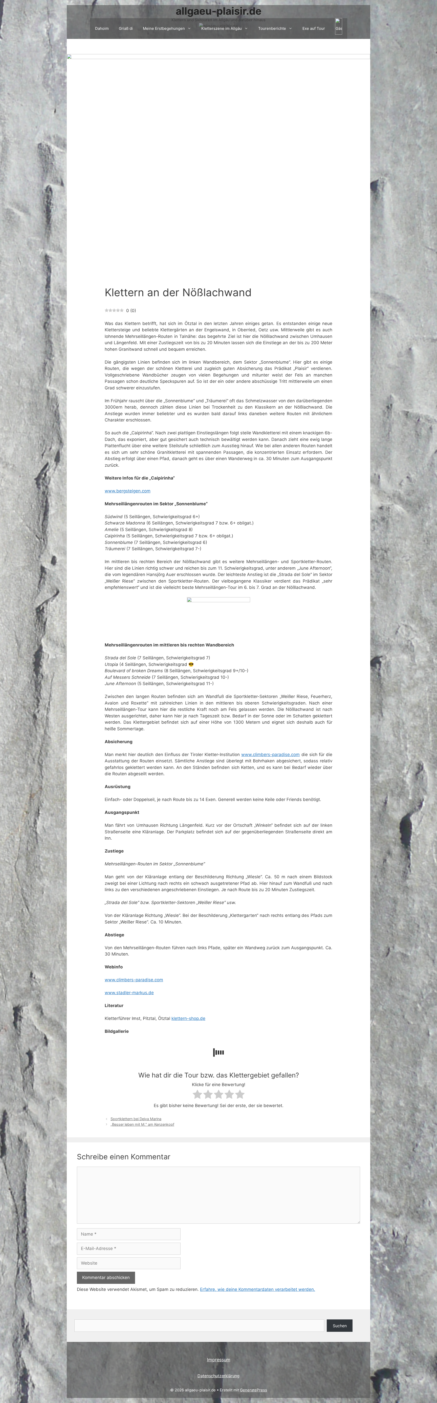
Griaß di (126, 28)
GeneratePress (253, 1390)
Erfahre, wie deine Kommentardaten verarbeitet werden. (257, 1289)
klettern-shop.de (188, 1018)
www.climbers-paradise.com (270, 754)
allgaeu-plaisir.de (218, 11)
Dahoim (102, 28)
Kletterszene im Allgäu (221, 28)
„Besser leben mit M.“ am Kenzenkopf (142, 1124)
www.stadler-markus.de (129, 992)
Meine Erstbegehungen (164, 28)
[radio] (197, 1095)
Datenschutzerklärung (218, 1375)
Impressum (218, 1359)
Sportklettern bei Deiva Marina (136, 1119)
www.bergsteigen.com (127, 490)
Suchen (340, 1325)
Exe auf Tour (313, 28)
